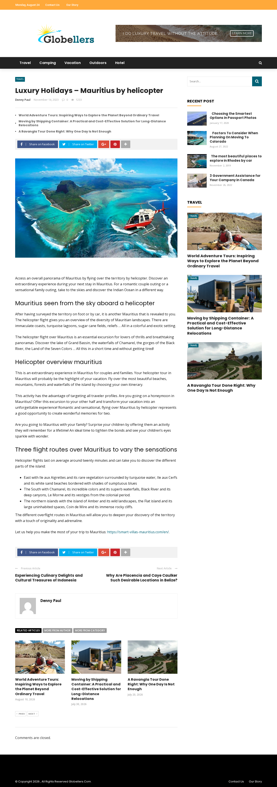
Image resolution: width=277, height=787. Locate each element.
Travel (25, 62)
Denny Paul (23, 100)
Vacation (72, 62)
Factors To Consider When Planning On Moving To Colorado (234, 137)
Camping (47, 62)
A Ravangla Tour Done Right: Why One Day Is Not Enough (65, 131)
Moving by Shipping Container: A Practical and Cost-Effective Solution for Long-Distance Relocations (92, 123)
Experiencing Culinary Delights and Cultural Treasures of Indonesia (49, 578)
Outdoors (97, 62)
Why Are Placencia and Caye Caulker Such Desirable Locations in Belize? (141, 578)
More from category (90, 630)
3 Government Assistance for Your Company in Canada (235, 177)
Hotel (119, 62)
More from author (57, 630)
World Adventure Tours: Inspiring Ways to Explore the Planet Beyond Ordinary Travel (89, 115)
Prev (22, 713)
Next (31, 713)
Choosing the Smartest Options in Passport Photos (233, 115)
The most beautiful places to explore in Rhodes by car (236, 158)
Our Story (72, 4)
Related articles (28, 630)
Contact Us (52, 4)
